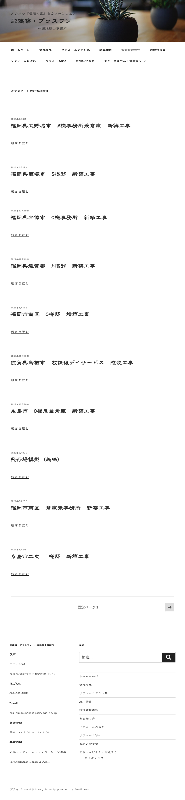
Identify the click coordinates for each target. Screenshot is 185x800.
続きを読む (20, 143)
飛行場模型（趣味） (36, 459)
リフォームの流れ (23, 61)
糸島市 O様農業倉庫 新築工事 (52, 411)
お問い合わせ (85, 61)
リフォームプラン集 (75, 50)
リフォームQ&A (56, 61)
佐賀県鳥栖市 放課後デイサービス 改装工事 (72, 363)
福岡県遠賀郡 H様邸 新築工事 (52, 266)
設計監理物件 (130, 50)
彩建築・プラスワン (41, 21)
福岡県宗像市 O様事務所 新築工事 (58, 218)
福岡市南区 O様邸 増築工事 (50, 314)
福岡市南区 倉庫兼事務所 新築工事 (60, 508)
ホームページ (20, 50)
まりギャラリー (96, 758)
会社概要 (45, 50)
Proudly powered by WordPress (67, 789)
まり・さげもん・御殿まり (123, 61)
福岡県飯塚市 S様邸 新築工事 (52, 174)
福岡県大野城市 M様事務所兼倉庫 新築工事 (70, 126)
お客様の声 (158, 50)
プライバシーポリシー (25, 789)
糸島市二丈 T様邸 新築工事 (50, 556)
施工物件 (105, 50)
